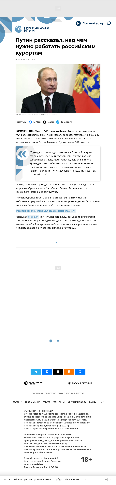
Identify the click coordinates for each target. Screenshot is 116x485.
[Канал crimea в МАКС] (80, 372)
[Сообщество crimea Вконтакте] (47, 372)
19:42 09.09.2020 (22, 59)
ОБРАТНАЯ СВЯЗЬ (76, 402)
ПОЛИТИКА (37, 393)
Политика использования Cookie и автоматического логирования (57, 423)
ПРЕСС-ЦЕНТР (32, 402)
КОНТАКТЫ (59, 402)
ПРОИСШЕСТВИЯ (66, 393)
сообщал (33, 217)
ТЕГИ (101, 402)
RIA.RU (92, 402)
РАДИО (46, 402)
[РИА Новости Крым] (32, 29)
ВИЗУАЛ (80, 393)
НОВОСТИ (17, 402)
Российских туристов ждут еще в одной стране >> (46, 211)
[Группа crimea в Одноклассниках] (69, 372)
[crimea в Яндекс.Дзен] (58, 372)
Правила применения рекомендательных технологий (51, 429)
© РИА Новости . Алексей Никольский (29, 115)
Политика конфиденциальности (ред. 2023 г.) (46, 426)
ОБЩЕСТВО (50, 393)
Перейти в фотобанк (50, 115)
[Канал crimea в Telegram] (36, 372)
